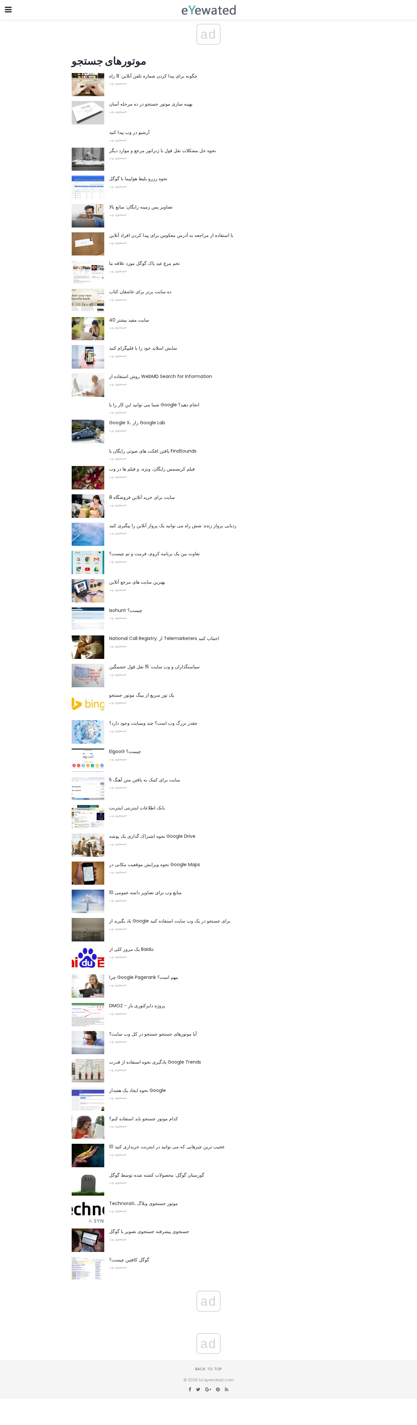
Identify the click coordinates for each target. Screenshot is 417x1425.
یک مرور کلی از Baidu (131, 949)
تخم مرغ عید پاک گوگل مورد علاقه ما (144, 263)
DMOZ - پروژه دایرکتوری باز (137, 1005)
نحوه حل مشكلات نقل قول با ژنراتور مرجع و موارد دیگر (162, 150)
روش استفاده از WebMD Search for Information (160, 376)
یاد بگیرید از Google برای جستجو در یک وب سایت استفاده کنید (169, 921)
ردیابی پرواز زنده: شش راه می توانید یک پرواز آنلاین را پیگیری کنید (173, 525)
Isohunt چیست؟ (125, 610)
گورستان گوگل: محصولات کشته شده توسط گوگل (156, 1175)
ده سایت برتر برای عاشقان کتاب (140, 291)
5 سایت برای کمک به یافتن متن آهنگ (144, 780)
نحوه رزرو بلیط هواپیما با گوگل (138, 178)
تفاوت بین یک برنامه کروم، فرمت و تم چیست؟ (154, 553)
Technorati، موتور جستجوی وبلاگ (143, 1203)
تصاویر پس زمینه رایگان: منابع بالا (141, 207)
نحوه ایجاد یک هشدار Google (137, 1090)
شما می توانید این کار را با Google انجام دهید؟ (154, 404)
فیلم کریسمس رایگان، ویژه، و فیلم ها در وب (152, 469)
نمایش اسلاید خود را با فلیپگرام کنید (143, 348)
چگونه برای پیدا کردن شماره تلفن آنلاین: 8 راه (153, 76)
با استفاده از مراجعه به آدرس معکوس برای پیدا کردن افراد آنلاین (171, 235)
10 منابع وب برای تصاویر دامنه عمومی (145, 892)
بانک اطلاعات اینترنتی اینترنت (137, 808)
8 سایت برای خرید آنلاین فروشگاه (142, 497)
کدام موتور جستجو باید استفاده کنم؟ (143, 1118)
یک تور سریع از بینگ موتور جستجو (141, 695)
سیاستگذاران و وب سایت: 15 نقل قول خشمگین (154, 666)
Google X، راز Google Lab (137, 422)
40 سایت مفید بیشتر (129, 320)
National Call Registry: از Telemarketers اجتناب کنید (164, 638)
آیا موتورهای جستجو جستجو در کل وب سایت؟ (153, 1034)
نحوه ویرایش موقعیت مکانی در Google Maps (154, 864)
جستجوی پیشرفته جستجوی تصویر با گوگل (149, 1231)
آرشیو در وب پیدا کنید (129, 132)
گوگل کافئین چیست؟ (129, 1260)
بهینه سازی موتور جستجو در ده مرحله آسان (151, 104)
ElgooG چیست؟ (125, 751)
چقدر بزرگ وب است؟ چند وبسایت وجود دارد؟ (153, 723)
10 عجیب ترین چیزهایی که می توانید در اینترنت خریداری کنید (167, 1146)
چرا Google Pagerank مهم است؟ (143, 977)
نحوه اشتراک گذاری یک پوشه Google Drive (152, 836)
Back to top (208, 1369)
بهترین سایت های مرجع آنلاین (137, 582)
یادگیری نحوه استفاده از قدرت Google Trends (155, 1062)
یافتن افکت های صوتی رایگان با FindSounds (152, 451)
